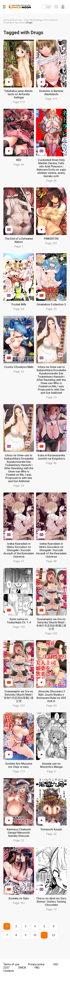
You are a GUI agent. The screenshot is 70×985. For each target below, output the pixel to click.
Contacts (8, 970)
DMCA (22, 967)
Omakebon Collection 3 (51, 304)
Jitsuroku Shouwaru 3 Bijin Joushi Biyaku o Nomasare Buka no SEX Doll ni (51, 696)
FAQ (36, 967)
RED (18, 160)
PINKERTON (51, 238)
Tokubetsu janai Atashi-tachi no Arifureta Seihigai (18, 94)
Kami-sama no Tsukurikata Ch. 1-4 (19, 621)
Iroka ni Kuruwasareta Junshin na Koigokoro (51, 457)
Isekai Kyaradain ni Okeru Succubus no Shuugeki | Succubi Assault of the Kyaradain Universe (18, 550)
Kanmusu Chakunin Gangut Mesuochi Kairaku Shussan (19, 832)
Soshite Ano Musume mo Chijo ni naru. (18, 765)
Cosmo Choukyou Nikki (18, 367)
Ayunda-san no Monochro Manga (51, 765)
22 (53, 935)
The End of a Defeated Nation (19, 240)
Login (62, 6)
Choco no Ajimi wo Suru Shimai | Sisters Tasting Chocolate (51, 901)
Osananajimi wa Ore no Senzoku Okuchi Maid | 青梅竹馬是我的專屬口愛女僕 (51, 624)
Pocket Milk (19, 304)
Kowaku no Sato (19, 898)
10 (34, 935)
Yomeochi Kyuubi (51, 829)
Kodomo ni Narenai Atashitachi (51, 92)
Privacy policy (36, 964)
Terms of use (11, 964)
